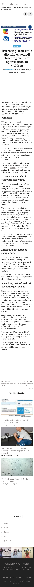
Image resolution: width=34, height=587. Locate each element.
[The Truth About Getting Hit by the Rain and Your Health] (17, 467)
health (7, 528)
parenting (17, 46)
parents (15, 200)
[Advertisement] (17, 87)
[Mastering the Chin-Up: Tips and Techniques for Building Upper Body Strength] (17, 436)
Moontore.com (13, 4)
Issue (6, 536)
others (12, 168)
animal (7, 523)
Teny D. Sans (9, 70)
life (9, 142)
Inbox (19, 425)
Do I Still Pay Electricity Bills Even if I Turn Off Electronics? (15, 421)
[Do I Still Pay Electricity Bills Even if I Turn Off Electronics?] (17, 408)
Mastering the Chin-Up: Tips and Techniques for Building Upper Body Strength (15, 450)
